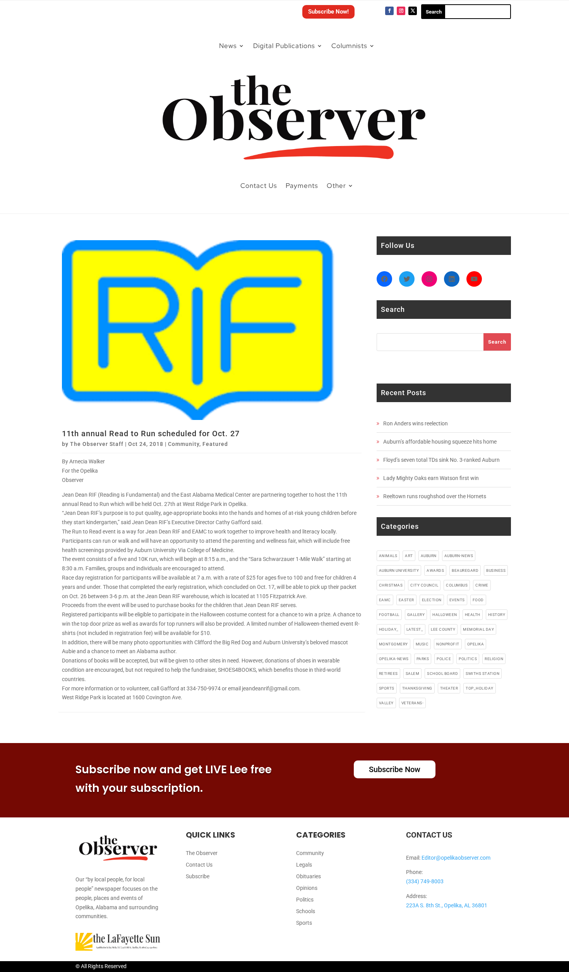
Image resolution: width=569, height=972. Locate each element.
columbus (457, 585)
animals (388, 556)
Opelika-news (394, 659)
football (389, 614)
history (497, 614)
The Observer (202, 853)
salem (413, 673)
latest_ (414, 629)
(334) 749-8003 (425, 881)
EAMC (385, 600)
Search (497, 342)
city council (424, 585)
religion (494, 659)
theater (449, 688)
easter (406, 600)
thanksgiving (417, 688)
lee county (443, 629)
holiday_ (389, 629)
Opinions (306, 888)
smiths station (482, 673)
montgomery (393, 644)
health (472, 614)
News (228, 45)
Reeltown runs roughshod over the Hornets (434, 496)
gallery (416, 614)
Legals (304, 865)
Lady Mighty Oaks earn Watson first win (431, 478)
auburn (429, 556)
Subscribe (197, 876)
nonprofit (447, 644)
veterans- (412, 703)
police (444, 659)
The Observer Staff (96, 444)
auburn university (399, 570)
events (457, 600)
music (422, 644)
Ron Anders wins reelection (415, 423)
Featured (215, 444)
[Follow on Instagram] (401, 11)
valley (386, 703)
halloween (444, 614)
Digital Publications (284, 45)
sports (386, 688)
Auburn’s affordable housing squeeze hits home (440, 442)
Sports (304, 923)
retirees (388, 673)
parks (422, 659)
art (409, 556)
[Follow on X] (412, 11)
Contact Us (258, 185)
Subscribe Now (394, 769)
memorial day (478, 629)
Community (183, 444)
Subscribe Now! (328, 11)
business (496, 570)
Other (336, 185)
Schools (305, 911)
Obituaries (308, 876)
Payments (302, 185)
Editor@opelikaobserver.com (456, 858)
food (478, 600)
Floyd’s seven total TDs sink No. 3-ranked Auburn (441, 460)
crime (481, 585)
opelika (475, 644)
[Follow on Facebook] (389, 11)
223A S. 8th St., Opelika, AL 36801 (446, 905)
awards (435, 570)
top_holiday (480, 688)
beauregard (465, 570)
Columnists (349, 45)
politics (468, 659)
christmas (391, 585)
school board (442, 673)
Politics (305, 900)
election (432, 600)
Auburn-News (458, 556)
